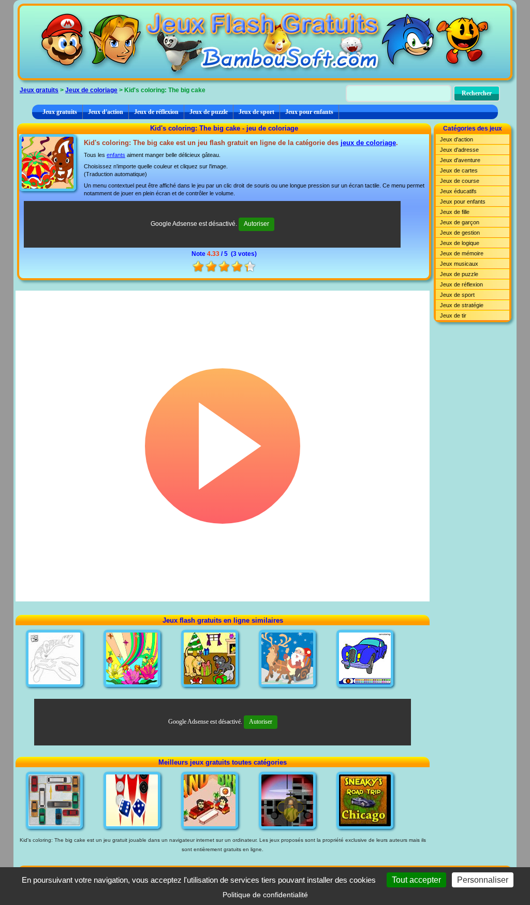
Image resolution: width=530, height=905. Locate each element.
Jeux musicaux (459, 264)
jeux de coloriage (368, 143)
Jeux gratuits (39, 90)
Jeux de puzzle (208, 112)
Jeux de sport (256, 112)
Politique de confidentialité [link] (265, 894)
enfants (116, 155)
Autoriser (256, 223)
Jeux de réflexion (156, 112)
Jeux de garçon (459, 222)
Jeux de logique (459, 243)
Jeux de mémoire (461, 253)
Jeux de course (459, 181)
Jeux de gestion (460, 232)
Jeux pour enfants (309, 112)
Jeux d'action (105, 112)
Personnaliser (482, 879)
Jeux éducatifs (458, 191)
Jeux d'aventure (460, 160)
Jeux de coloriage (91, 90)
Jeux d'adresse (459, 150)
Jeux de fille (454, 212)
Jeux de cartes (459, 170)
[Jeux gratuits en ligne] (265, 42)
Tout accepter (416, 879)
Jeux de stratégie (461, 305)
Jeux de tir (453, 315)
